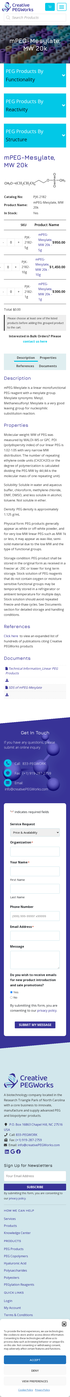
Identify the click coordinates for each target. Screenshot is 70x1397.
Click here (11, 636)
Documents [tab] (48, 366)
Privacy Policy (42, 1390)
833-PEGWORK (26, 1135)
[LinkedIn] (7, 1151)
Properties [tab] (48, 358)
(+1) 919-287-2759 (29, 1140)
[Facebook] (18, 1151)
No (15, 997)
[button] (64, 1324)
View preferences (35, 1381)
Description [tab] (26, 358)
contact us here (35, 341)
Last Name (17, 897)
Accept (35, 1360)
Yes (15, 992)
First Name (17, 880)
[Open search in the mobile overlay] (35, 17)
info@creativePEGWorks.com (39, 1145)
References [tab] (25, 366)
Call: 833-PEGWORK (30, 763)
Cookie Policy (25, 1390)
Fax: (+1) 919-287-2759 (33, 773)
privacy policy (47, 1010)
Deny (35, 1370)
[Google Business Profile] (13, 1151)
